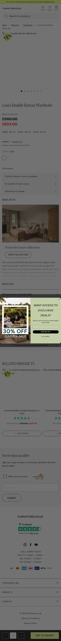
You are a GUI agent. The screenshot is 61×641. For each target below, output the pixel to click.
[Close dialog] (59, 299)
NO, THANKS (45, 336)
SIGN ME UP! (46, 331)
